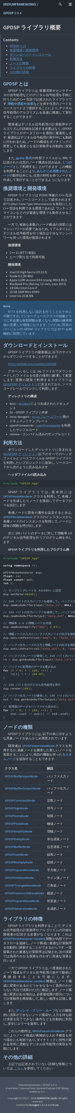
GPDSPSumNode (16, 854)
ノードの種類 (19, 63)
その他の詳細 (19, 72)
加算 (30, 104)
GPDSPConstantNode (20, 800)
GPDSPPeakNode (16, 824)
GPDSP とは (18, 46)
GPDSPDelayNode (17, 839)
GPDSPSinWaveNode (19, 878)
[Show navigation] (70, 4)
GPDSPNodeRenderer (18, 496)
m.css (55, 1105)
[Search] (60, 4)
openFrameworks (48, 425)
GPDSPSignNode (16, 808)
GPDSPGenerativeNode (38, 746)
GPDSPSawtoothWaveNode (24, 893)
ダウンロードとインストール (30, 54)
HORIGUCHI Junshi (47, 1098)
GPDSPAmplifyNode (18, 831)
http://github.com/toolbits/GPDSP (32, 364)
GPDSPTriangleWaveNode (23, 885)
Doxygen (34, 1105)
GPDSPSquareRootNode (22, 870)
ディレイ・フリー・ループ (35, 1010)
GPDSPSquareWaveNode (22, 901)
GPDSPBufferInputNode (21, 776)
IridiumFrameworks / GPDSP (20, 8)
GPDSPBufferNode (17, 847)
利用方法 (16, 59)
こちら (19, 1068)
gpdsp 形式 (24, 158)
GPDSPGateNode (16, 816)
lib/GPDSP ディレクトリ (20, 384)
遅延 (20, 104)
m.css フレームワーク (47, 417)
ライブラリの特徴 (22, 68)
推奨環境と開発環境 (24, 50)
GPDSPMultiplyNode (19, 862)
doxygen (24, 404)
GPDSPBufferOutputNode (22, 788)
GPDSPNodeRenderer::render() (24, 939)
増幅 (11, 104)
